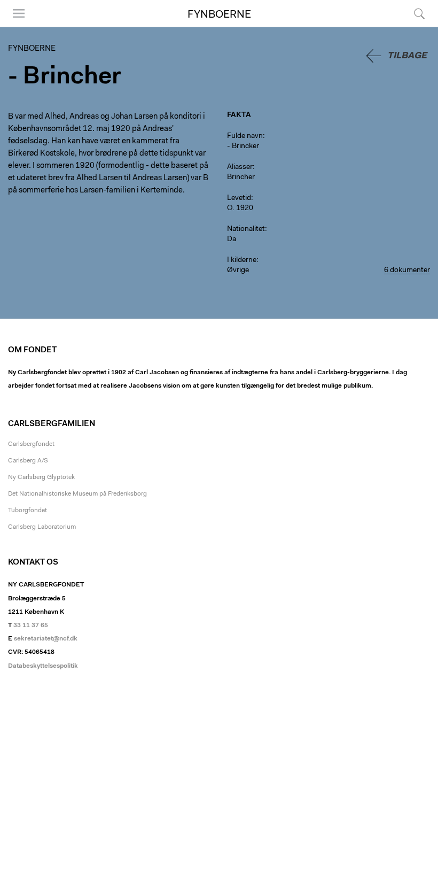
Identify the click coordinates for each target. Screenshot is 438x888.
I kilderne (241, 260)
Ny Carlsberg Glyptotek (41, 477)
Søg (412, 26)
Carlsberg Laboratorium (42, 527)
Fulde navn (245, 136)
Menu (15, 26)
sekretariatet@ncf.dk (45, 639)
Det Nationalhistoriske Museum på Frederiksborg (77, 494)
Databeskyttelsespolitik (43, 666)
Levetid (239, 198)
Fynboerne (219, 15)
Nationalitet (246, 229)
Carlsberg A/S (28, 461)
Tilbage (407, 55)
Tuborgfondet (27, 510)
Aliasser (240, 167)
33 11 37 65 (30, 625)
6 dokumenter (407, 270)
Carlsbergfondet (31, 444)
